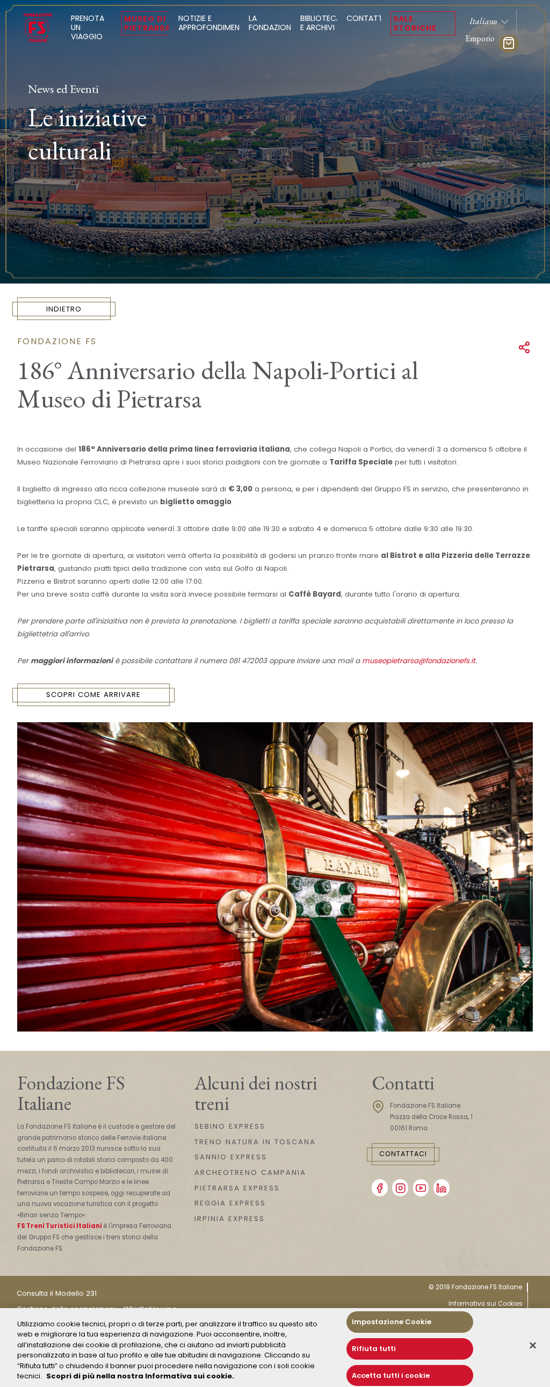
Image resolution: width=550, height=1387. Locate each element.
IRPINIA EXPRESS (229, 1219)
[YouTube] (421, 1187)
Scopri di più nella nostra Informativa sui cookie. (140, 1376)
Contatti (365, 18)
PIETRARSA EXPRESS (237, 1188)
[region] (275, 1347)
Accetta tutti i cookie (391, 1375)
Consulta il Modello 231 (57, 1293)
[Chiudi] (533, 1345)
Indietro (64, 309)
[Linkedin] (441, 1187)
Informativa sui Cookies (485, 1303)
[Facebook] (380, 1187)
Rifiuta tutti (374, 1349)
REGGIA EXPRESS (230, 1203)
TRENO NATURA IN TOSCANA (255, 1142)
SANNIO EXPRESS (230, 1157)
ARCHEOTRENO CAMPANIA (250, 1172)
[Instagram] (400, 1187)
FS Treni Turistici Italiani (59, 1226)
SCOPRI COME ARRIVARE (93, 694)
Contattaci (403, 1153)
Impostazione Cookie (391, 1322)
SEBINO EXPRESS (229, 1126)
